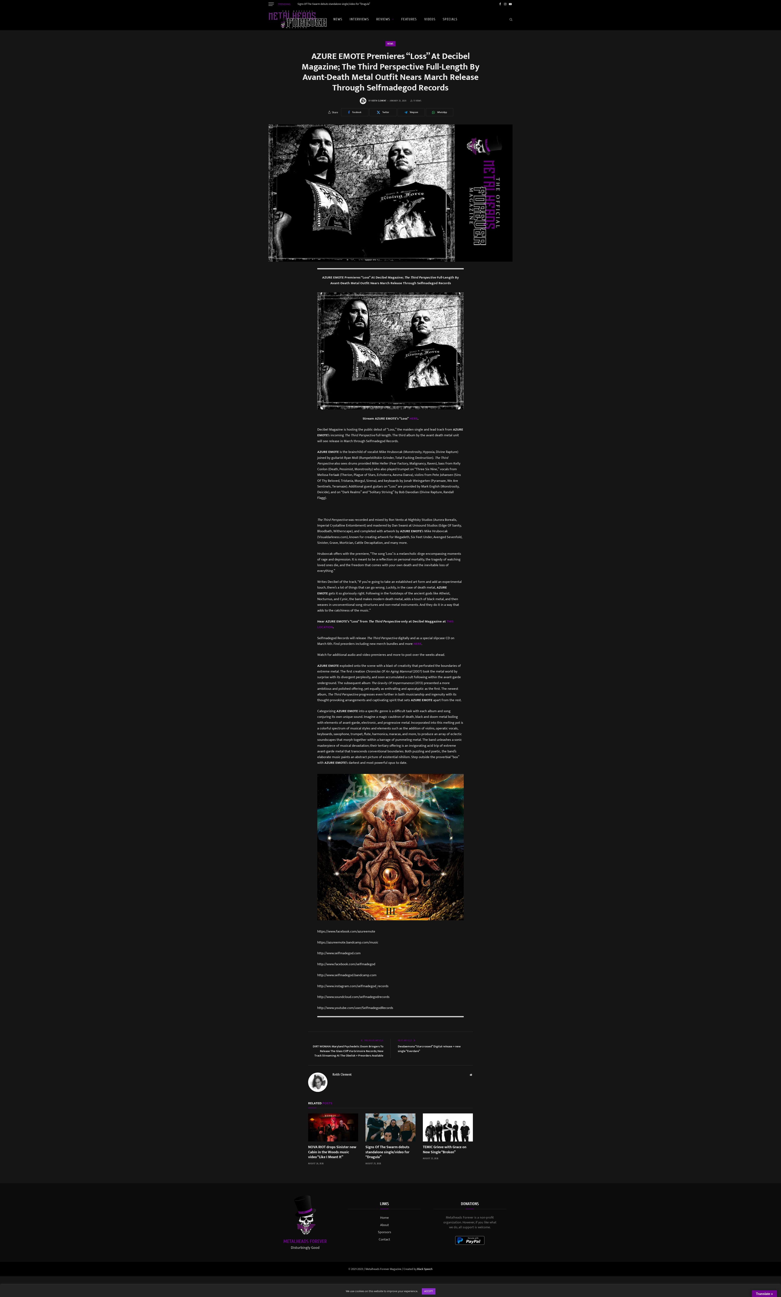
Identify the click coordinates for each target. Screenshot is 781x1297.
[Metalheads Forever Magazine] (297, 19)
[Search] (511, 19)
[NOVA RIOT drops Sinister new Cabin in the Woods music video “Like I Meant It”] (333, 1127)
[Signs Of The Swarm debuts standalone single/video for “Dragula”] (390, 1127)
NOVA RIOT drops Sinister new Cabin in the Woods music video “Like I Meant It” (332, 1152)
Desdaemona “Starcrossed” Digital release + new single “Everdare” (429, 1049)
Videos (429, 19)
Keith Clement (379, 100)
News (337, 19)
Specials (450, 19)
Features (409, 19)
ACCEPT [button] (428, 1291)
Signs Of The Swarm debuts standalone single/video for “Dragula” (334, 4)
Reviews (383, 19)
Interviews (359, 19)
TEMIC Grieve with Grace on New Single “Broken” (444, 1150)
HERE (414, 418)
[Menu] (271, 4)
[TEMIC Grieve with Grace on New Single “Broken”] (448, 1127)
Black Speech (425, 1269)
